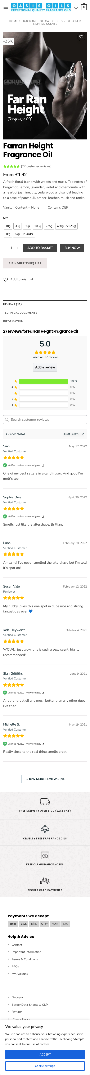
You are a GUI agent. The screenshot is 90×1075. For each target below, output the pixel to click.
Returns (17, 1012)
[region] (45, 1047)
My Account (20, 974)
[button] (5, 7)
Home (13, 21)
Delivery (17, 997)
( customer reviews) (36, 166)
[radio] (8, 226)
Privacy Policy (21, 1019)
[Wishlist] (76, 7)
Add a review (45, 367)
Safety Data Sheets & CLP (30, 1005)
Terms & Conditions (25, 959)
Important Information (26, 952)
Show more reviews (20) (45, 779)
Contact (17, 945)
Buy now (72, 248)
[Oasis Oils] (41, 7)
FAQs (15, 966)
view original (33, 465)
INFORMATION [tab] (13, 321)
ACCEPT (45, 1055)
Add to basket (40, 248)
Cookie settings (45, 1066)
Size (5, 218)
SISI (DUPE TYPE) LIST (25, 263)
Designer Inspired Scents (57, 22)
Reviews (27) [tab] (12, 304)
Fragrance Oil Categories (42, 21)
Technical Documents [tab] (20, 313)
